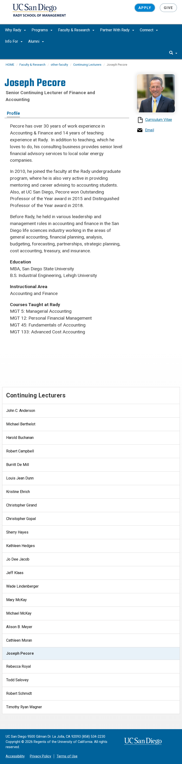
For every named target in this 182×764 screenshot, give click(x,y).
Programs (40, 30)
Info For (12, 41)
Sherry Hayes (17, 532)
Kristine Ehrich (18, 491)
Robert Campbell (20, 451)
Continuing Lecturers (87, 64)
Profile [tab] (13, 113)
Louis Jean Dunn (20, 478)
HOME (10, 64)
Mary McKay (16, 600)
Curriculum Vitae (158, 119)
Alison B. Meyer (19, 627)
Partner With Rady (115, 30)
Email (149, 130)
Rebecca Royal (18, 666)
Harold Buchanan (20, 437)
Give (168, 8)
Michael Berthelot (20, 424)
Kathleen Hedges (20, 545)
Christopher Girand (21, 505)
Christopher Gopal (21, 518)
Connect (147, 30)
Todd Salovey (17, 680)
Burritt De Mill (17, 464)
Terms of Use (67, 756)
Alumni (34, 41)
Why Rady (13, 30)
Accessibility (15, 756)
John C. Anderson (20, 410)
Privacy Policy (40, 756)
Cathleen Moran (19, 640)
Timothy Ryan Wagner (24, 707)
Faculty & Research (74, 30)
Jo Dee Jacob (17, 559)
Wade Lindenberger (22, 586)
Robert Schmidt (19, 693)
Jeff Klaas (14, 573)
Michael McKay (19, 613)
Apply (144, 8)
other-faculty (59, 64)
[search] (173, 53)
